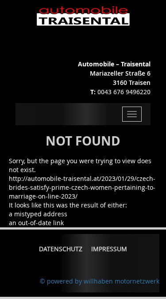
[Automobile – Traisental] (83, 16)
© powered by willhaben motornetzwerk (99, 281)
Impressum (109, 249)
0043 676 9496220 (124, 92)
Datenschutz (60, 249)
